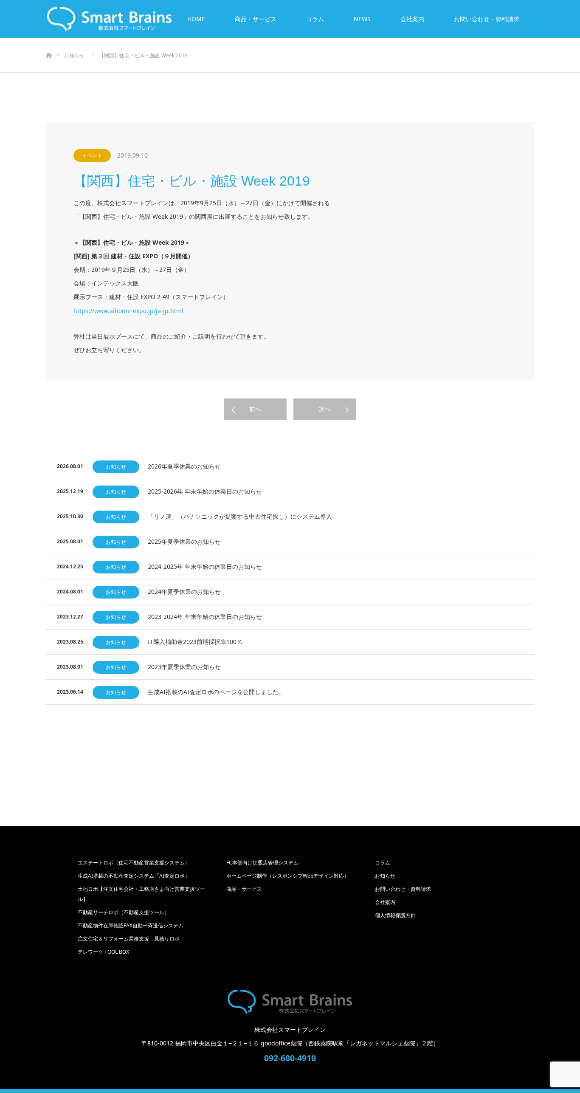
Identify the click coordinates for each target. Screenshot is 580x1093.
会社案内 (412, 19)
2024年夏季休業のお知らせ (184, 591)
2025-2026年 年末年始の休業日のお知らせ (205, 491)
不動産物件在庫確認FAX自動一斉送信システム (130, 925)
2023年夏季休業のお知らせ (184, 667)
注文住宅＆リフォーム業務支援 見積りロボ (129, 938)
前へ (255, 409)
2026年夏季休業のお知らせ (184, 466)
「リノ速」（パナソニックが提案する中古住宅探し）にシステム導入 (240, 516)
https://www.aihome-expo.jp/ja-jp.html (128, 311)
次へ (325, 409)
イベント (92, 155)
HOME (196, 19)
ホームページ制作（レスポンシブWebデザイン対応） (287, 875)
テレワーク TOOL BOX (103, 951)
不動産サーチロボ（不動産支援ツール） (123, 912)
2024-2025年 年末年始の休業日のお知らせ (205, 566)
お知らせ (116, 466)
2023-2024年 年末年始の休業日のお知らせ (205, 617)
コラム (315, 19)
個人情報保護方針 (395, 915)
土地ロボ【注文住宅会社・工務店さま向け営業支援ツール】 (141, 894)
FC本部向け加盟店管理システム (262, 862)
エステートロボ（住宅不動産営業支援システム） (134, 862)
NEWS (362, 19)
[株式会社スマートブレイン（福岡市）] (290, 1002)
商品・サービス (255, 19)
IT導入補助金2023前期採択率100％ (195, 642)
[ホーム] (48, 41)
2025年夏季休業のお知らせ (184, 541)
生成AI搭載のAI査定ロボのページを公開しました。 (216, 692)
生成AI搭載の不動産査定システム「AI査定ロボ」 (136, 875)
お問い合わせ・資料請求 (486, 19)
